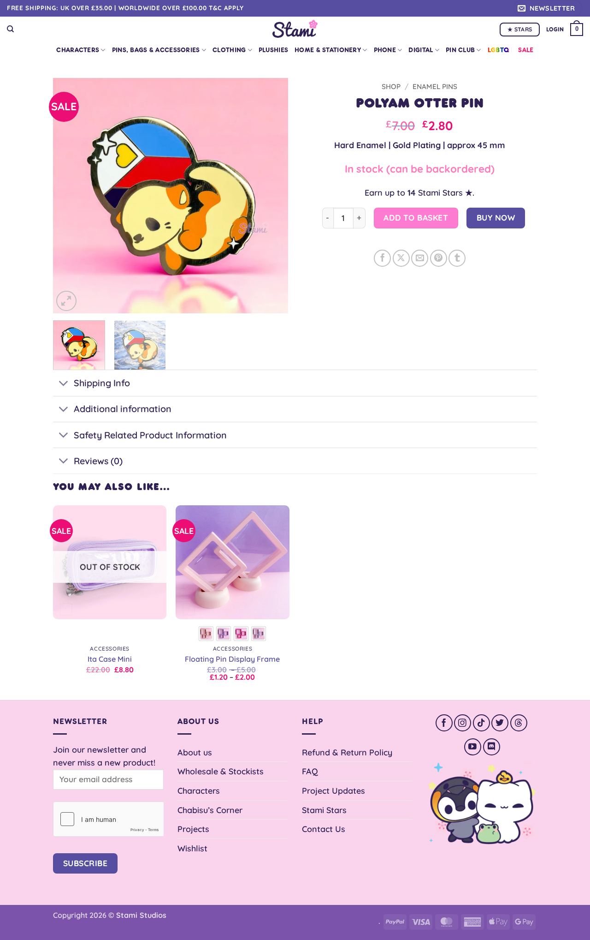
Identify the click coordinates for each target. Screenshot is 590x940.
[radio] (206, 634)
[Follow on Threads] (518, 722)
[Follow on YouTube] (472, 746)
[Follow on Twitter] (499, 722)
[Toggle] (63, 384)
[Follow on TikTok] (481, 722)
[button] (547, 8)
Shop (391, 86)
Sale (525, 50)
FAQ (310, 771)
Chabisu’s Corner (209, 810)
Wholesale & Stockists (220, 771)
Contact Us (323, 829)
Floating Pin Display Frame (232, 659)
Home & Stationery (328, 50)
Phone (385, 50)
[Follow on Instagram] (462, 722)
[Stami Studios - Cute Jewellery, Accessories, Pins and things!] (295, 29)
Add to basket (416, 217)
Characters (77, 50)
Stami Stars (324, 810)
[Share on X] (401, 258)
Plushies (273, 50)
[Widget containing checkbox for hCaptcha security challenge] (108, 819)
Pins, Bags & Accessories (156, 50)
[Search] (10, 29)
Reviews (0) (98, 461)
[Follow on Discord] (491, 746)
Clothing (229, 50)
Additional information (122, 408)
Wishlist (192, 848)
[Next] (272, 195)
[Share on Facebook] (382, 258)
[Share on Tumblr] (457, 258)
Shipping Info (102, 383)
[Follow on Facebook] (444, 722)
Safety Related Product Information (150, 435)
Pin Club (460, 50)
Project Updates (333, 790)
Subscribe (85, 863)
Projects (193, 829)
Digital (420, 50)
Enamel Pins (435, 86)
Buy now (496, 217)
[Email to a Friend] (419, 258)
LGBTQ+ (500, 50)
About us (194, 752)
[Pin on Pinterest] (438, 258)
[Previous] (69, 195)
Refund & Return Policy (347, 752)
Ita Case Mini (110, 659)
